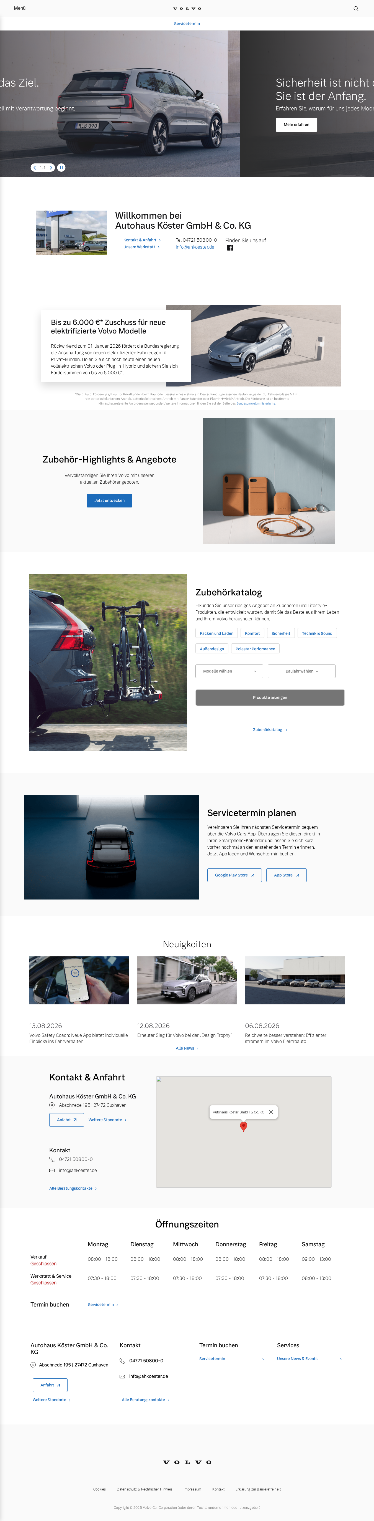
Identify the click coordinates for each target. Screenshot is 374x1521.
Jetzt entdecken (109, 500)
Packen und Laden (216, 633)
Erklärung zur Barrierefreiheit (258, 1489)
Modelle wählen (217, 671)
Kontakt (218, 1489)
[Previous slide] (34, 167)
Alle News (185, 1048)
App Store (283, 875)
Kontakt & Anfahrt (139, 240)
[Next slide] (51, 167)
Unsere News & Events (297, 1358)
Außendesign (212, 648)
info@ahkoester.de (195, 247)
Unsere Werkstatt (139, 246)
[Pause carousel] (61, 167)
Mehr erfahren (56, 124)
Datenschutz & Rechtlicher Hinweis (144, 1489)
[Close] (271, 1112)
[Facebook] (230, 248)
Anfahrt (64, 1119)
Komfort (252, 633)
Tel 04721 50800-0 (196, 240)
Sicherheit (281, 633)
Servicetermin (187, 23)
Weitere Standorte (105, 1119)
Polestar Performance (255, 648)
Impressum (192, 1489)
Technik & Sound (317, 633)
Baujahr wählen (299, 671)
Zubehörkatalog (268, 729)
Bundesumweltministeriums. (255, 403)
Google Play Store (232, 875)
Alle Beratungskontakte (70, 1188)
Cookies (99, 1489)
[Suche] (356, 8)
